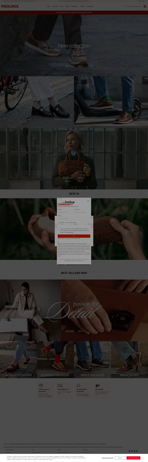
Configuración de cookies (107, 457)
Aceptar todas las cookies (133, 457)
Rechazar (120, 457)
